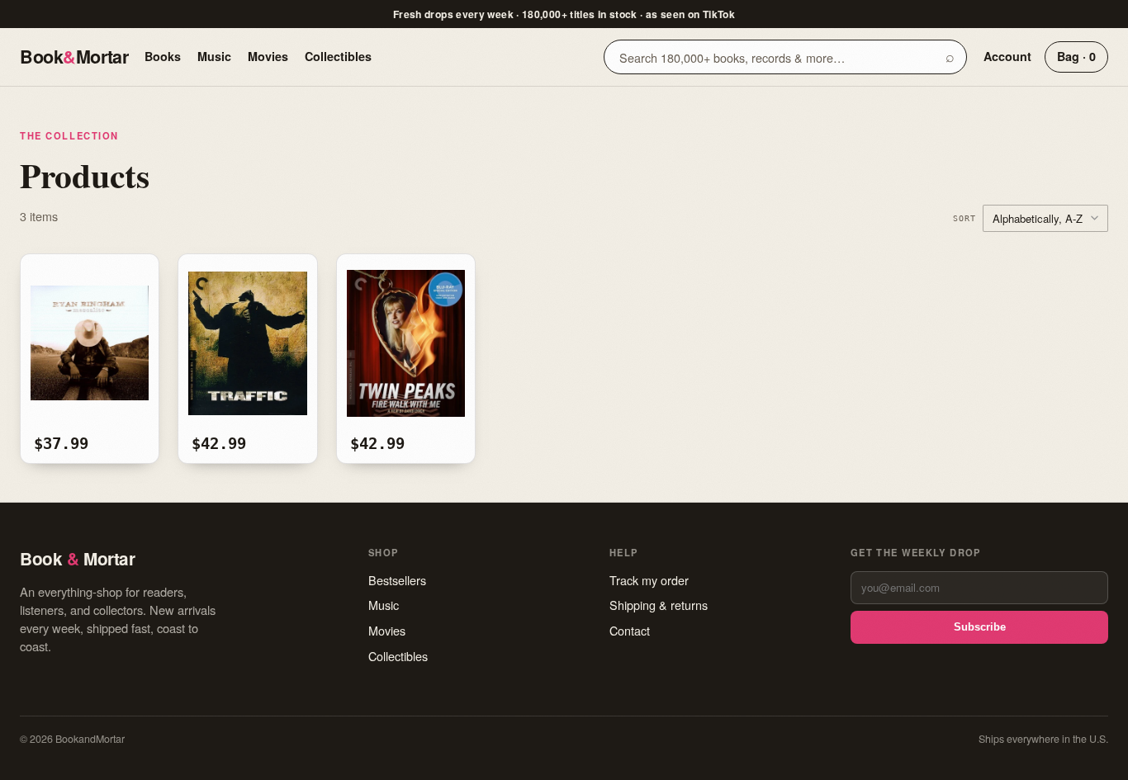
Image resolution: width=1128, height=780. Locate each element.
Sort (964, 218)
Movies (268, 56)
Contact (629, 630)
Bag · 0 (1076, 56)
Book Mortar (74, 56)
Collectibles (338, 56)
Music (214, 56)
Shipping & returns (658, 604)
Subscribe (980, 627)
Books (163, 56)
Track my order (649, 580)
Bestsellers (397, 580)
